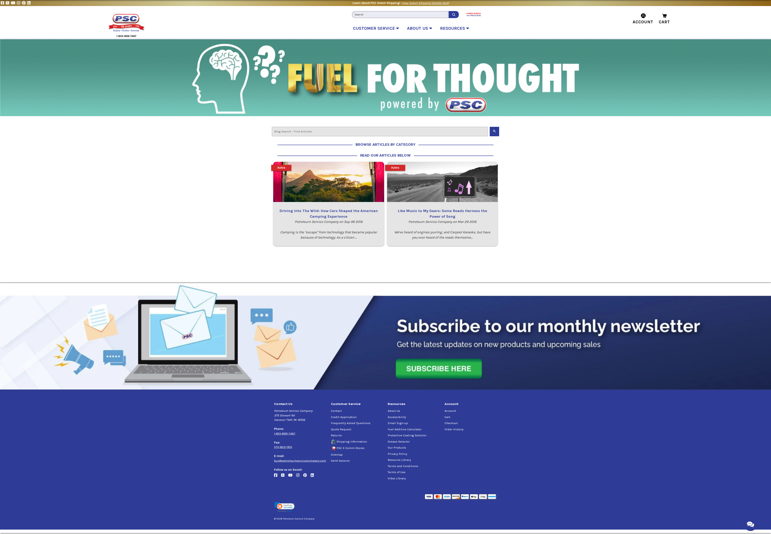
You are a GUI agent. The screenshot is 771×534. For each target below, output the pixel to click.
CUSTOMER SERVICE (374, 28)
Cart (447, 417)
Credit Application (344, 417)
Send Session (340, 460)
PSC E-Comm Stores (350, 448)
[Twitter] (8, 3)
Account (450, 411)
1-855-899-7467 (284, 433)
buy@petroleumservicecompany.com (300, 460)
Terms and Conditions (403, 466)
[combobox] (400, 14)
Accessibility (397, 417)
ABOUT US (418, 28)
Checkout (451, 423)
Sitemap (337, 454)
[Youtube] (14, 3)
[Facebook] (3, 3)
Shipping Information (352, 441)
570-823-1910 (283, 447)
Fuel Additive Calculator (405, 429)
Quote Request (341, 429)
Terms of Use (396, 472)
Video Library (397, 478)
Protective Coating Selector (407, 435)
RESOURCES (453, 28)
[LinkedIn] (29, 3)
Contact (336, 411)
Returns (336, 435)
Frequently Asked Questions (350, 423)
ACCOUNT (643, 21)
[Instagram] (19, 3)
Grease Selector (399, 441)
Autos (281, 167)
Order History (454, 429)
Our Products (397, 447)
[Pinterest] (24, 3)
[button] (284, 507)
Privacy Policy (397, 454)
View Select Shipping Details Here (425, 3)
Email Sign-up (398, 423)
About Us (394, 411)
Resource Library (399, 460)
